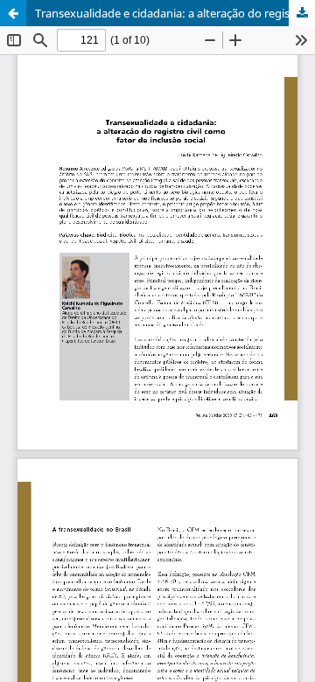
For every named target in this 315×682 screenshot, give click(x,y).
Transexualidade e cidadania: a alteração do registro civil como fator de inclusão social (175, 13)
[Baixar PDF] (302, 13)
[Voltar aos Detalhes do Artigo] (13, 13)
